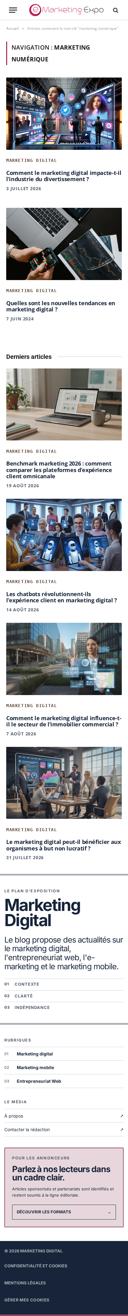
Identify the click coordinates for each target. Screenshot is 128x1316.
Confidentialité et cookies (35, 1265)
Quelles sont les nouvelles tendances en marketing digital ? (60, 306)
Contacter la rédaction (64, 1129)
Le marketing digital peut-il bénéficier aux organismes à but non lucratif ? (63, 845)
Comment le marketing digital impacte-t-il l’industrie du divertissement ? (63, 176)
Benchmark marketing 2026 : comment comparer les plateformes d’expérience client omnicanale (59, 470)
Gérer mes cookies (27, 1299)
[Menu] (13, 10)
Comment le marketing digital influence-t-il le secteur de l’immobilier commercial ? (63, 721)
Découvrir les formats (64, 1211)
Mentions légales (25, 1282)
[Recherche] (115, 10)
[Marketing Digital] (66, 10)
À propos (64, 1115)
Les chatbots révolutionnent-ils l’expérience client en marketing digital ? (61, 597)
